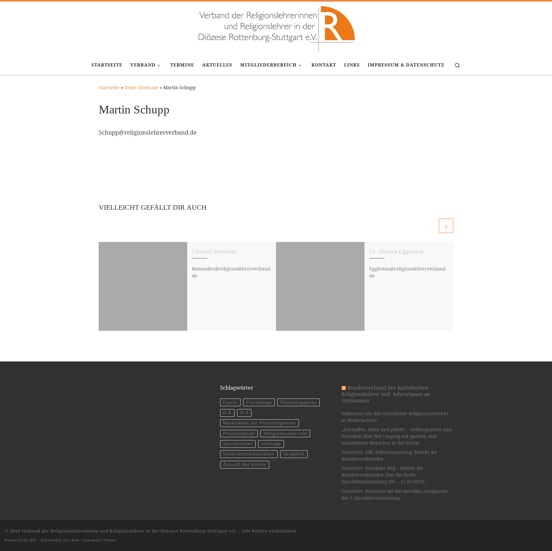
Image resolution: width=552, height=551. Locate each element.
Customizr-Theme (98, 540)
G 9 (244, 412)
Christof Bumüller (214, 251)
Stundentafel (237, 443)
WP (32, 540)
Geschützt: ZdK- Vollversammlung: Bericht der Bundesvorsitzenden (389, 455)
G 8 (227, 412)
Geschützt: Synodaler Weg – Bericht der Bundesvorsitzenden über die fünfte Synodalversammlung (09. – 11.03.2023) (383, 475)
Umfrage (271, 443)
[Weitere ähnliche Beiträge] (446, 226)
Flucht (230, 402)
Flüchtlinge (259, 402)
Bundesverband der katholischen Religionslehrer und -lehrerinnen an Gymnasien (385, 394)
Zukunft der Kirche (244, 464)
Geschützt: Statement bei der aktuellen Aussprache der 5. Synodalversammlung (394, 494)
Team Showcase (141, 87)
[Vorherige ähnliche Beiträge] (430, 226)
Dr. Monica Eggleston (396, 251)
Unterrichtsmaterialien (248, 454)
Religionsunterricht (285, 433)
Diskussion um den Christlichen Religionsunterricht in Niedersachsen (394, 417)
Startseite (109, 87)
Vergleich (294, 454)
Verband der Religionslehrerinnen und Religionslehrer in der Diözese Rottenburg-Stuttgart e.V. (129, 531)
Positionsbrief (239, 433)
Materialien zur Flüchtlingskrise (259, 423)
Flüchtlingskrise (298, 402)
